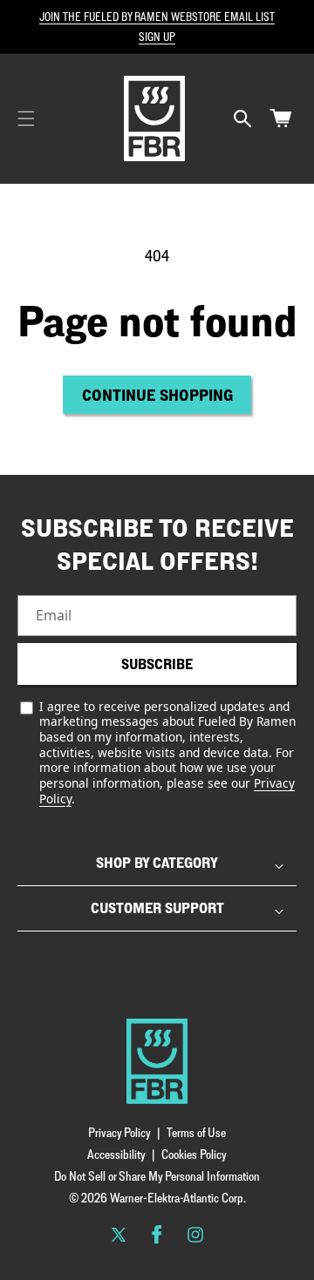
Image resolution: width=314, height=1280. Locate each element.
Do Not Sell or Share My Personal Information (157, 1175)
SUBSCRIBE (157, 664)
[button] (26, 118)
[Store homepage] (157, 1061)
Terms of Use (196, 1132)
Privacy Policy (119, 1132)
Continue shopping (157, 394)
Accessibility (116, 1154)
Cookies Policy (194, 1154)
